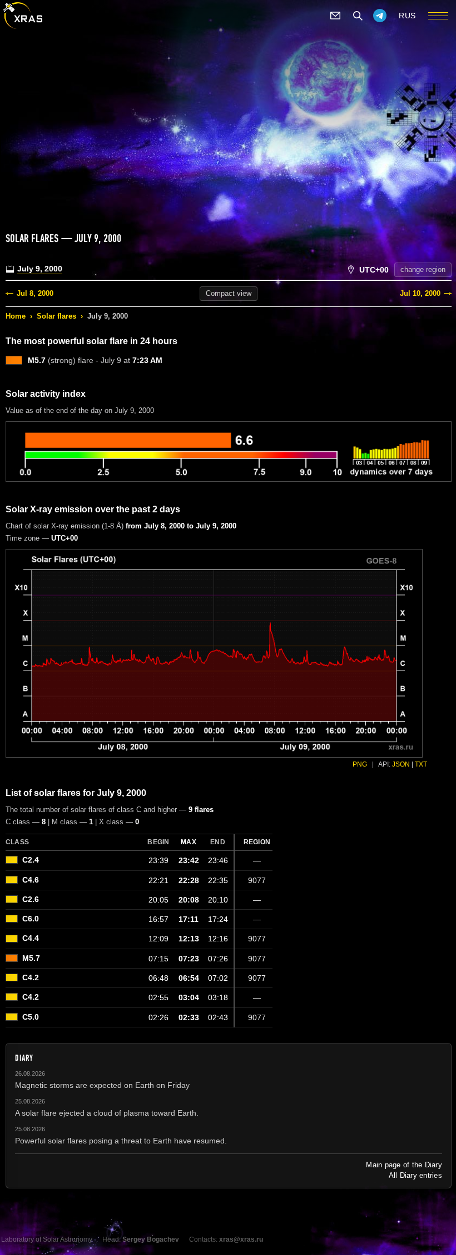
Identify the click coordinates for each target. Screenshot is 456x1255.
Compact (228, 293)
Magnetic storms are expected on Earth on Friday (102, 1085)
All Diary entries (415, 1175)
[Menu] (438, 15)
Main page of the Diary (404, 1165)
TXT (421, 764)
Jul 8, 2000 (35, 293)
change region (422, 269)
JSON (401, 764)
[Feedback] (335, 15)
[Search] (357, 15)
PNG (360, 764)
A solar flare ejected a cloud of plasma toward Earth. (107, 1112)
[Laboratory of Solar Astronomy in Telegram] (380, 15)
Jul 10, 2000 (420, 293)
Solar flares (56, 316)
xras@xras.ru (241, 1239)
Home (16, 316)
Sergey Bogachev (150, 1239)
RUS (407, 15)
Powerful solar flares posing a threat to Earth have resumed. (121, 1140)
